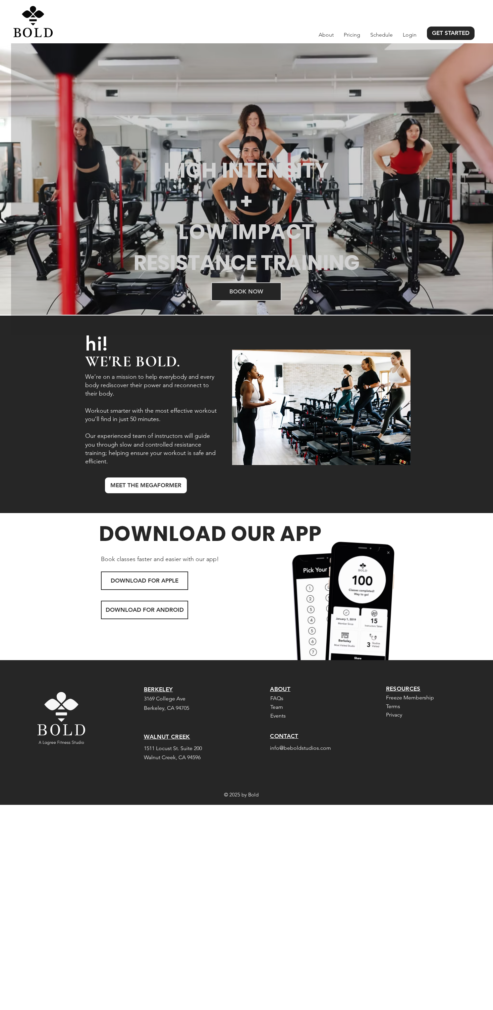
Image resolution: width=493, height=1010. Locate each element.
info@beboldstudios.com (300, 748)
